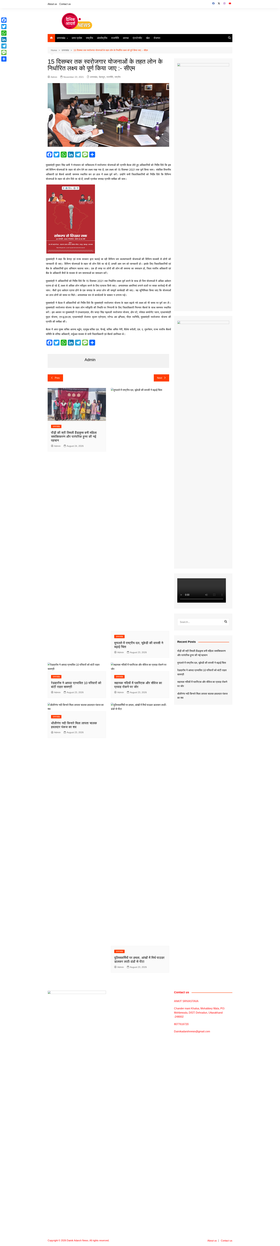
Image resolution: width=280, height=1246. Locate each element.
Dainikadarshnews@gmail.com (192, 1031)
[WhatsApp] (4, 33)
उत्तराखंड (61, 38)
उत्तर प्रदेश (77, 38)
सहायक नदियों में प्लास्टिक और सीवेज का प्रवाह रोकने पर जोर (202, 684)
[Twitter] (4, 26)
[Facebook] (4, 20)
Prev (57, 377)
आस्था (126, 38)
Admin (54, 77)
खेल (148, 38)
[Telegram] (4, 46)
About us (52, 4)
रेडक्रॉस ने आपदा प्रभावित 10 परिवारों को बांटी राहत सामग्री (202, 672)
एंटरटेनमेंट (137, 38)
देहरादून (102, 77)
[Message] (4, 52)
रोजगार (157, 38)
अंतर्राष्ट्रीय (102, 38)
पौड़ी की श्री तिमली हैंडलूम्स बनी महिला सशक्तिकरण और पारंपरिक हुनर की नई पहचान (74, 436)
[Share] (4, 59)
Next (159, 377)
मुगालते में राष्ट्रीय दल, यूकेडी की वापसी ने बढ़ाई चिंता (201, 662)
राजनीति (115, 38)
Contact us (65, 4)
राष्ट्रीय (89, 38)
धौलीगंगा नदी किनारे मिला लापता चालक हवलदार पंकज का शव (202, 695)
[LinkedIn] (4, 39)
